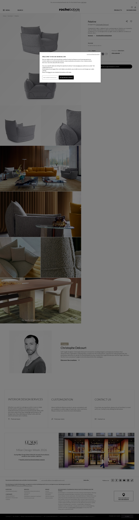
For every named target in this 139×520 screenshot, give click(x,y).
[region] (70, 67)
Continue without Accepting (93, 54)
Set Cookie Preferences (50, 77)
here (49, 72)
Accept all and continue (66, 77)
